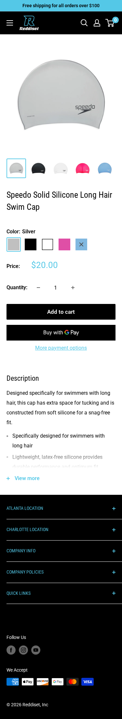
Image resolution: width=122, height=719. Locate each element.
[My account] (97, 22)
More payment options (61, 348)
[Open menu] (10, 22)
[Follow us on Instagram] (23, 650)
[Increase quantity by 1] (73, 287)
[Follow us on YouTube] (35, 650)
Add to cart (61, 312)
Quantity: (17, 287)
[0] (110, 23)
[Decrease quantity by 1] (38, 287)
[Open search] (84, 22)
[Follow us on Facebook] (11, 650)
